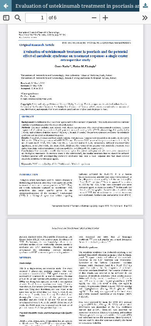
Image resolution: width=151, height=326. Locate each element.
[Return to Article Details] (6, 6)
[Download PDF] (145, 6)
